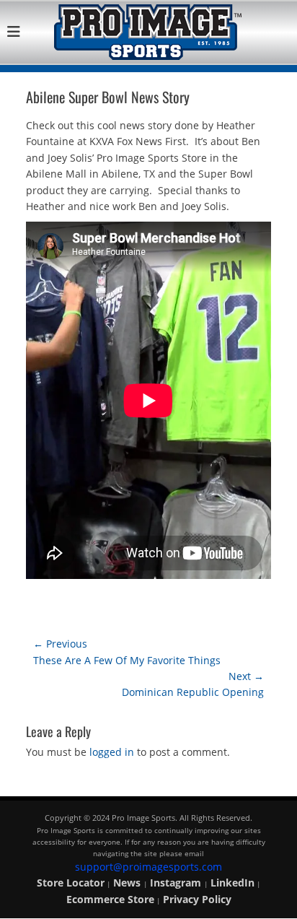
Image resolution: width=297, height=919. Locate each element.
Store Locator (71, 882)
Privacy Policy (197, 899)
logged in (111, 752)
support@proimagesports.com (148, 867)
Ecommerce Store (110, 899)
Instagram (177, 882)
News (128, 882)
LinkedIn (232, 882)
